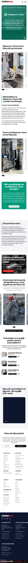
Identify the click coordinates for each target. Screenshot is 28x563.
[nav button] (25, 2)
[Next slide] (26, 71)
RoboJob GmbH (6, 503)
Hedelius (17, 488)
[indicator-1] (6, 89)
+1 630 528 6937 (13, 373)
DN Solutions (6, 421)
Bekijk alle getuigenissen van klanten (14, 330)
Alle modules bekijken (7, 473)
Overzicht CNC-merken (11, 7)
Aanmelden (20, 446)
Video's (5, 485)
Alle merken (17, 502)
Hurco (16, 496)
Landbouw (17, 456)
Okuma (16, 491)
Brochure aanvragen (14, 206)
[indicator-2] (8, 89)
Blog (4, 481)
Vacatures (17, 473)
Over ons (7, 446)
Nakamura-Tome (18, 492)
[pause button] (24, 38)
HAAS (16, 486)
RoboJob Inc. (6, 504)
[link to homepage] (8, 1)
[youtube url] (10, 518)
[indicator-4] (12, 175)
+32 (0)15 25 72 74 (5, 536)
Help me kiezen (6, 467)
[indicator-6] (16, 175)
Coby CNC (5, 455)
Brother (16, 494)
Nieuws (4, 483)
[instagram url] (7, 518)
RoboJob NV (6, 501)
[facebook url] (2, 518)
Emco (16, 483)
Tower (4, 461)
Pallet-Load (5, 460)
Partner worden (18, 474)
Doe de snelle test (8, 271)
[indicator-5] (14, 175)
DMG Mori (17, 497)
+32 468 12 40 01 (13, 356)
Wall (4, 463)
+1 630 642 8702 (13, 365)
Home (5, 7)
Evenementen (6, 491)
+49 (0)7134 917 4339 (20, 536)
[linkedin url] (4, 518)
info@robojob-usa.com (6, 552)
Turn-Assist (5, 458)
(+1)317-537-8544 (5, 555)
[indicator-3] (10, 175)
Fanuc (16, 485)
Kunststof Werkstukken (19, 466)
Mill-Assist (5, 456)
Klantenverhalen (6, 486)
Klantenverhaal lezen (19, 323)
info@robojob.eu (5, 533)
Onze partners (6, 500)
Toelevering (17, 461)
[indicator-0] (3, 89)
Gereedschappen (18, 467)
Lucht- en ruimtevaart (19, 455)
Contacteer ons (6, 498)
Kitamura (17, 500)
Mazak (16, 481)
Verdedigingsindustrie (19, 458)
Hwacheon (17, 499)
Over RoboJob (6, 497)
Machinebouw (18, 460)
